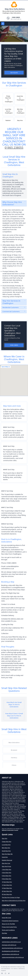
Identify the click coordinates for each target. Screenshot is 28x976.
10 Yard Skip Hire (7, 882)
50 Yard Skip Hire (7, 894)
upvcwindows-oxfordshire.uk (10, 954)
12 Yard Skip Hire (7, 885)
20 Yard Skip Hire (7, 891)
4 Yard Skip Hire (6, 872)
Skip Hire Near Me (7, 854)
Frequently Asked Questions (10, 921)
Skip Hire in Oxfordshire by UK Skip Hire (13, 900)
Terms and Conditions (8, 930)
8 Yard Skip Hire (6, 879)
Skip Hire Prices (6, 866)
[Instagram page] (5, 973)
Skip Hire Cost (6, 863)
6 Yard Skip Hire (6, 876)
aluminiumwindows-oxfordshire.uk (12, 948)
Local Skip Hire (6, 845)
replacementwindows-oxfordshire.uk (13, 957)
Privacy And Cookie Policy (9, 927)
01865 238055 (14, 147)
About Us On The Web (8, 924)
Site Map (4, 933)
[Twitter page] (9, 973)
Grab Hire (5, 857)
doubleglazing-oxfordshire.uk (10, 951)
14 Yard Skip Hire (7, 888)
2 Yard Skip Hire (6, 869)
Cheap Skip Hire (6, 841)
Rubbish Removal (7, 860)
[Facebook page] (2, 973)
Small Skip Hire (6, 851)
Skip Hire (4, 838)
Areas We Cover (6, 917)
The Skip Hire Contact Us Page (11, 897)
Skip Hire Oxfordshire (15, 9)
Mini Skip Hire (6, 848)
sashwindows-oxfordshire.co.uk (11, 942)
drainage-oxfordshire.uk (9, 945)
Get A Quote (14, 72)
